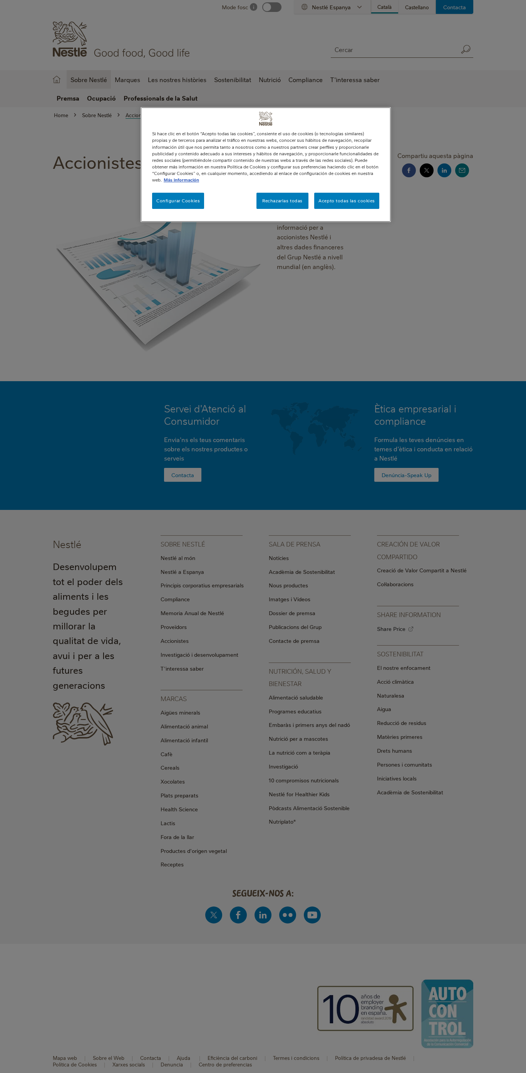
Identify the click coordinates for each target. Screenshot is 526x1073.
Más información (181, 180)
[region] (266, 164)
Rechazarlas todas (282, 201)
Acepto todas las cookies (346, 201)
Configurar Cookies (178, 201)
